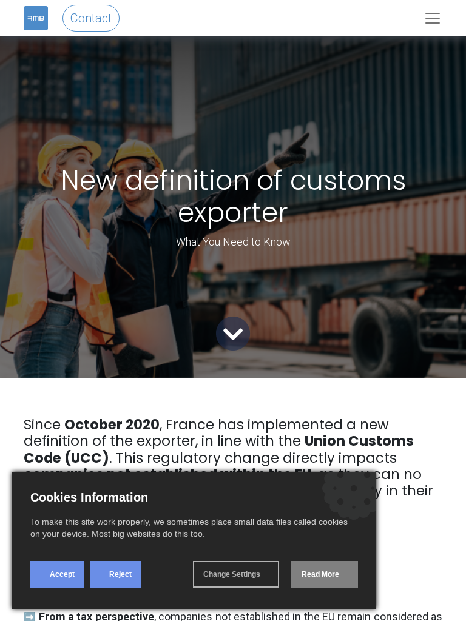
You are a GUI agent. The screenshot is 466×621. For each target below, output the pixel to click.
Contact (91, 18)
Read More (320, 574)
